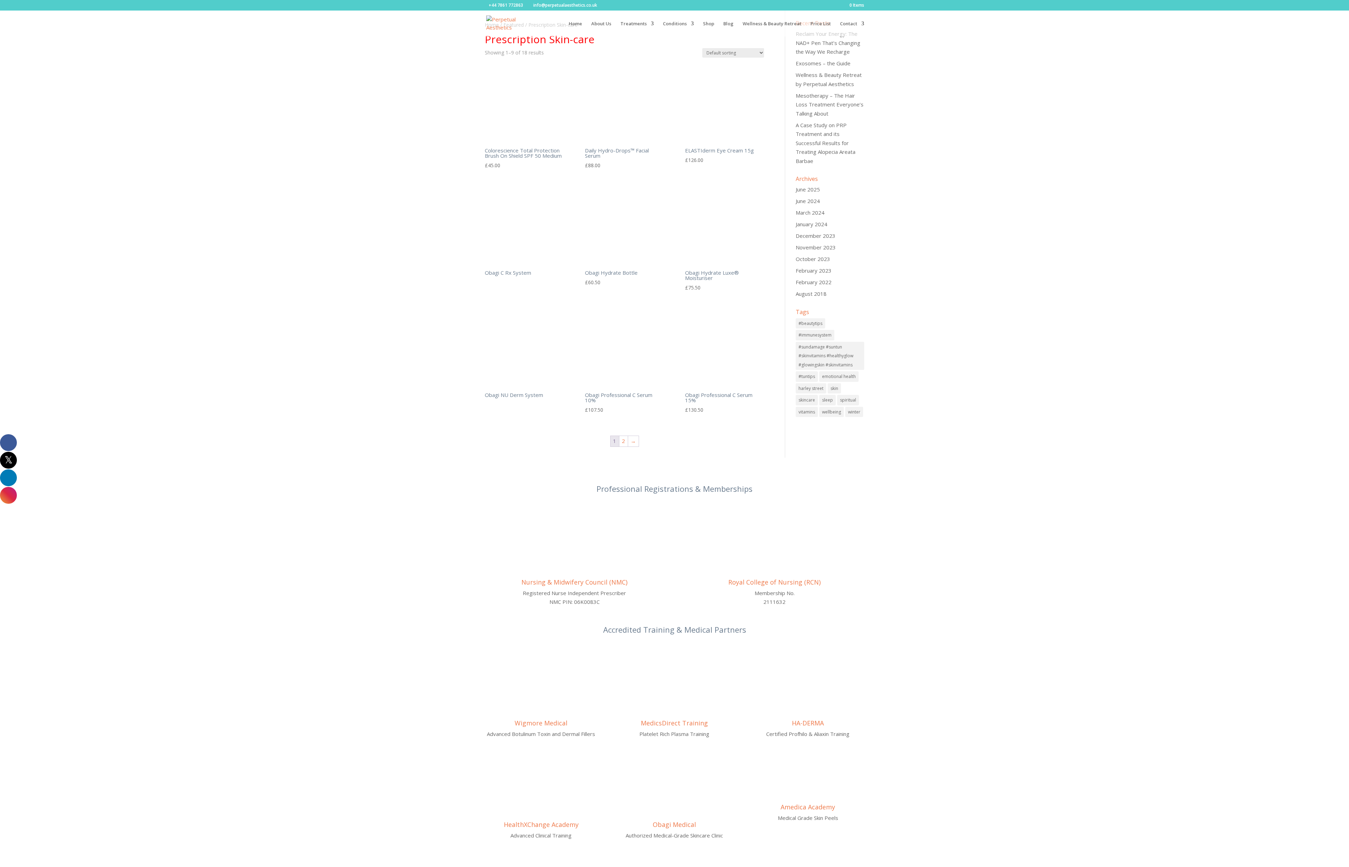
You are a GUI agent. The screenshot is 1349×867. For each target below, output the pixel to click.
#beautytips (810, 323)
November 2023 (816, 247)
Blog (728, 24)
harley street (811, 388)
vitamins (807, 412)
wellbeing (831, 412)
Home (575, 24)
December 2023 (815, 235)
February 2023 (814, 270)
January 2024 (811, 224)
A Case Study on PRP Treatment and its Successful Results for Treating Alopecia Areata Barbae (825, 143)
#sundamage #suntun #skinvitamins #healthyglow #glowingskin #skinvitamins (826, 356)
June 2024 (808, 200)
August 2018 (811, 293)
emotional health (839, 376)
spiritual (848, 400)
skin (834, 388)
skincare (807, 400)
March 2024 (810, 212)
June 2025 (808, 189)
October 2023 (813, 258)
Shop (708, 24)
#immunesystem (815, 335)
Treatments (633, 24)
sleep (827, 400)
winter (854, 412)
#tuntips (807, 376)
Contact (848, 24)
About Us (601, 24)
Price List (820, 24)
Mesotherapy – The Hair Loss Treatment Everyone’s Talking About (830, 104)
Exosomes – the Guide (823, 63)
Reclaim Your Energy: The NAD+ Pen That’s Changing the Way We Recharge (828, 42)
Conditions (675, 24)
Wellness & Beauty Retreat (772, 24)
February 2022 (814, 282)
